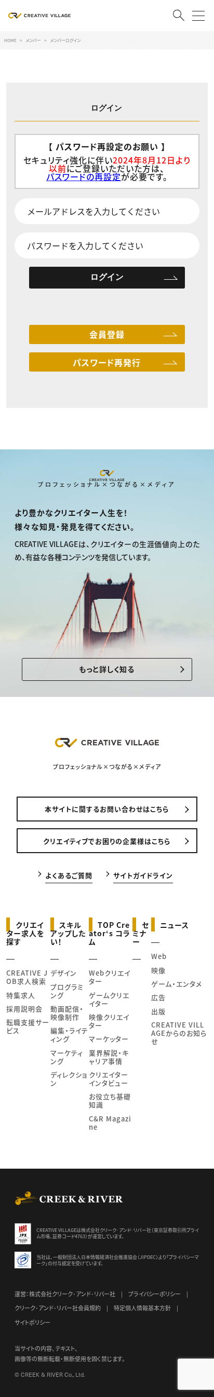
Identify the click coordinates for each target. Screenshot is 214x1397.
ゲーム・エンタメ (176, 984)
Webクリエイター (109, 977)
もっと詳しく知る (107, 669)
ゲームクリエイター (109, 999)
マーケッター (109, 1039)
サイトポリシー (32, 1322)
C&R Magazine (110, 1123)
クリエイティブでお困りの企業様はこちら (106, 841)
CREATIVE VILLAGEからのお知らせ (179, 1033)
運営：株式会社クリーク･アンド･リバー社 (65, 1294)
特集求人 (20, 995)
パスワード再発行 (107, 362)
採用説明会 (24, 1008)
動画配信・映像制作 (67, 1013)
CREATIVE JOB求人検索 (27, 977)
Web (159, 956)
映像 (158, 970)
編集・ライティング (69, 1034)
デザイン (63, 973)
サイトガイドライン (143, 875)
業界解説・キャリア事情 (109, 1057)
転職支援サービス (27, 1026)
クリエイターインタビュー (108, 1079)
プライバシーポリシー (154, 1294)
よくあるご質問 (68, 875)
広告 (158, 997)
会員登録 (107, 334)
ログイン (107, 276)
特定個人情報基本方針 (142, 1308)
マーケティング (66, 1057)
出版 (158, 1011)
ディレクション (69, 1079)
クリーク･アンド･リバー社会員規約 (58, 1308)
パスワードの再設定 (83, 176)
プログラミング (67, 991)
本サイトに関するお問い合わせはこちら (107, 809)
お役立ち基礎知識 (110, 1100)
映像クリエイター (109, 1021)
